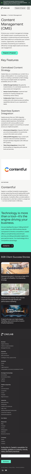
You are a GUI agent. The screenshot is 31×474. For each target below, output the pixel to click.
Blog (2, 423)
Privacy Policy (12, 467)
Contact (3, 443)
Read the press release (15, 3)
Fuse (2, 365)
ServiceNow (4, 375)
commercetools (5, 388)
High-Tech (3, 408)
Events (3, 427)
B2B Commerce (5, 355)
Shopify (3, 381)
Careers (3, 441)
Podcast (3, 425)
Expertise (3, 351)
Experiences (4, 353)
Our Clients (4, 418)
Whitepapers (4, 429)
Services (3, 15)
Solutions (3, 361)
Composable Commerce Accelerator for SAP (12, 369)
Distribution (4, 404)
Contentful (3, 390)
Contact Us (6, 245)
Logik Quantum (5, 367)
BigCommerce (4, 396)
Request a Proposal (20, 8)
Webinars (3, 431)
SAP (2, 386)
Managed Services (5, 348)
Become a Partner (5, 433)
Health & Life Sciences (6, 406)
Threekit (3, 394)
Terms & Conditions (20, 467)
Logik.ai (3, 379)
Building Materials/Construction (8, 410)
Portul (2, 363)
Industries (3, 400)
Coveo (2, 392)
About (2, 439)
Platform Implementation (7, 346)
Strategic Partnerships (7, 373)
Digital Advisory (5, 343)
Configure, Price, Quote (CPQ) (8, 357)
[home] (5, 8)
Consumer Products (6, 412)
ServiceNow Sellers (5, 377)
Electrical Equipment (6, 414)
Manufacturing (4, 402)
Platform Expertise (6, 384)
